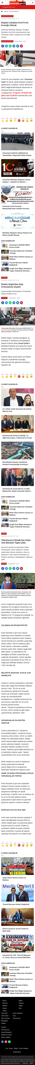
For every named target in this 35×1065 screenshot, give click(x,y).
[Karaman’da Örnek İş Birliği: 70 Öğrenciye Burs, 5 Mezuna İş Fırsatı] (17, 424)
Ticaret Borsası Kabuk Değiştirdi (16, 904)
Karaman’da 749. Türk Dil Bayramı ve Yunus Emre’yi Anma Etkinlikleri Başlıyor (17, 956)
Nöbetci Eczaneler (6, 1035)
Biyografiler (4, 1020)
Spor (20, 1008)
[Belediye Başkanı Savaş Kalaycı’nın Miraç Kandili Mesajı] (17, 221)
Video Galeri (4, 1015)
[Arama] (32, 2)
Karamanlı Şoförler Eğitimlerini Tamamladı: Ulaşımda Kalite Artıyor (17, 154)
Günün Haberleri (17, 1013)
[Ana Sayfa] (2, 11)
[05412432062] (9, 1042)
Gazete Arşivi (17, 1018)
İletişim (16, 1048)
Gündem (21, 1003)
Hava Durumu (5, 1029)
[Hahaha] (23, 118)
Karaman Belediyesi (14, 11)
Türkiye (4, 1010)
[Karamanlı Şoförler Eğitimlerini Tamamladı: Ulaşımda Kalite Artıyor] (17, 141)
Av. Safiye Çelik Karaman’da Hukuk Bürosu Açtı (17, 410)
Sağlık (20, 1005)
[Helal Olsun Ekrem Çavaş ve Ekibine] (17, 866)
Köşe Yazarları (5, 1018)
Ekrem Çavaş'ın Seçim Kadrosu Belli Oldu (15, 930)
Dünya (4, 1000)
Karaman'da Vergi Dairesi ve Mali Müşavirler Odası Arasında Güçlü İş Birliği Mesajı (17, 490)
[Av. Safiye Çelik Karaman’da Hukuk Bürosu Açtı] (17, 397)
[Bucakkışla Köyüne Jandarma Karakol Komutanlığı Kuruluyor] (17, 450)
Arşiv (14, 1015)
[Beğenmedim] (15, 118)
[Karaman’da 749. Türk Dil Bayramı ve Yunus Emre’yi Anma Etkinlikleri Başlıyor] (17, 944)
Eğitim (20, 1000)
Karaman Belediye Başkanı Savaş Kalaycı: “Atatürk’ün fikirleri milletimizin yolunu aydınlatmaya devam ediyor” (16, 181)
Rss (7, 1048)
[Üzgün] (31, 118)
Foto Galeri (4, 1013)
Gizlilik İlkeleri (17, 1052)
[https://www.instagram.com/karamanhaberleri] (6, 1042)
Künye (11, 1048)
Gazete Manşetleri (6, 1032)
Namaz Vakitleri (5, 1037)
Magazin (4, 1005)
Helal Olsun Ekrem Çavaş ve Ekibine (14, 879)
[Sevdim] (11, 118)
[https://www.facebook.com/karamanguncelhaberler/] (2, 1042)
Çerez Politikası (23, 1048)
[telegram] (13, 46)
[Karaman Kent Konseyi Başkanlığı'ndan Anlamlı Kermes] (17, 194)
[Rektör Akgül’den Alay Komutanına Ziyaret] (17, 316)
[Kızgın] (19, 118)
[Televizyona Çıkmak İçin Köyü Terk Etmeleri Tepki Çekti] (17, 581)
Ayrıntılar (25, 1063)
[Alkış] (7, 118)
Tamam (31, 1063)
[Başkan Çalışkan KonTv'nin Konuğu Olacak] (17, 58)
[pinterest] (21, 46)
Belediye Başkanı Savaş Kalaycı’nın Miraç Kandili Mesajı (17, 234)
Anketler (3, 1027)
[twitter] (6, 46)
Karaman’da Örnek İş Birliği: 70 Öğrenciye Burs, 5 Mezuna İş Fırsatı (17, 437)
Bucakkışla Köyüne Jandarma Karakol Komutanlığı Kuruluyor (15, 463)
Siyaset (4, 1008)
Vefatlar (3, 1023)
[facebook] (2, 46)
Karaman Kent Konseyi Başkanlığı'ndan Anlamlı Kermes (16, 207)
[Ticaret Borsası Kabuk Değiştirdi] (17, 893)
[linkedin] (17, 46)
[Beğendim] (2, 118)
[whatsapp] (10, 46)
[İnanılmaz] (27, 118)
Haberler (6, 11)
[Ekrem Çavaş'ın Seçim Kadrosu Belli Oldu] (17, 917)
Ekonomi (5, 1003)
